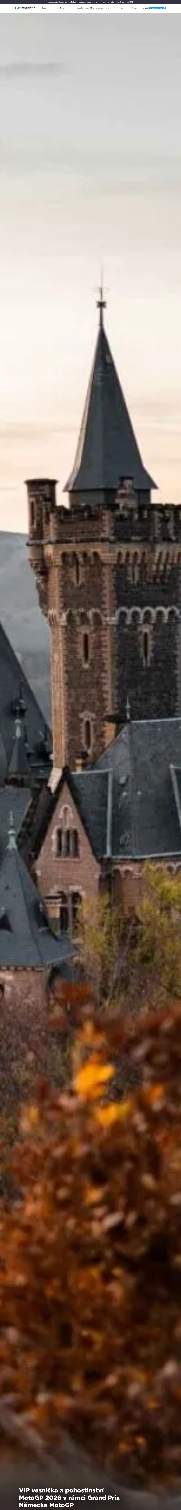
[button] (146, 8)
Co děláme (60, 8)
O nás (44, 8)
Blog (121, 8)
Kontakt (134, 8)
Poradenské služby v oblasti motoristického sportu (92, 8)
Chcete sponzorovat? (157, 8)
